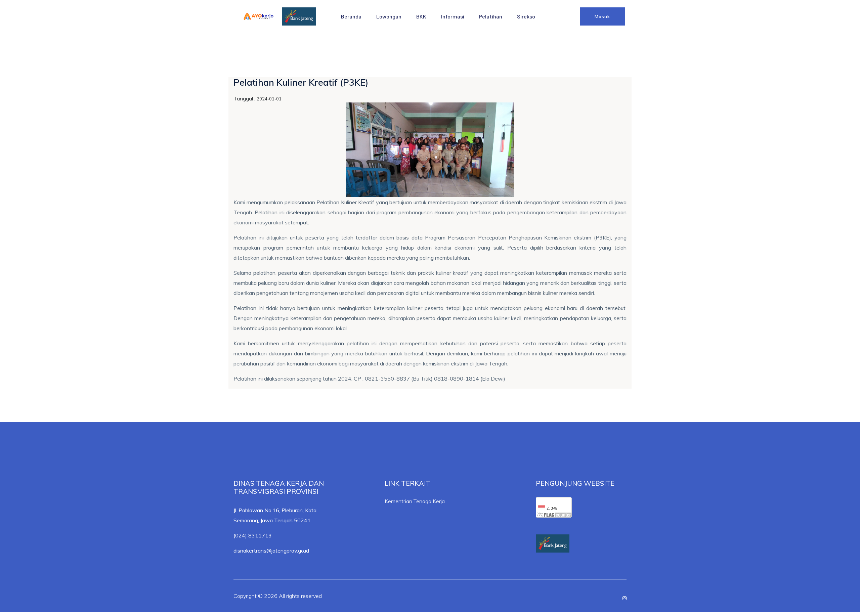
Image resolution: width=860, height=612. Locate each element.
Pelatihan (490, 16)
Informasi (452, 16)
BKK (421, 16)
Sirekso (526, 16)
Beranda (351, 16)
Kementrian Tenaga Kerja (415, 501)
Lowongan (388, 16)
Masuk (602, 16)
